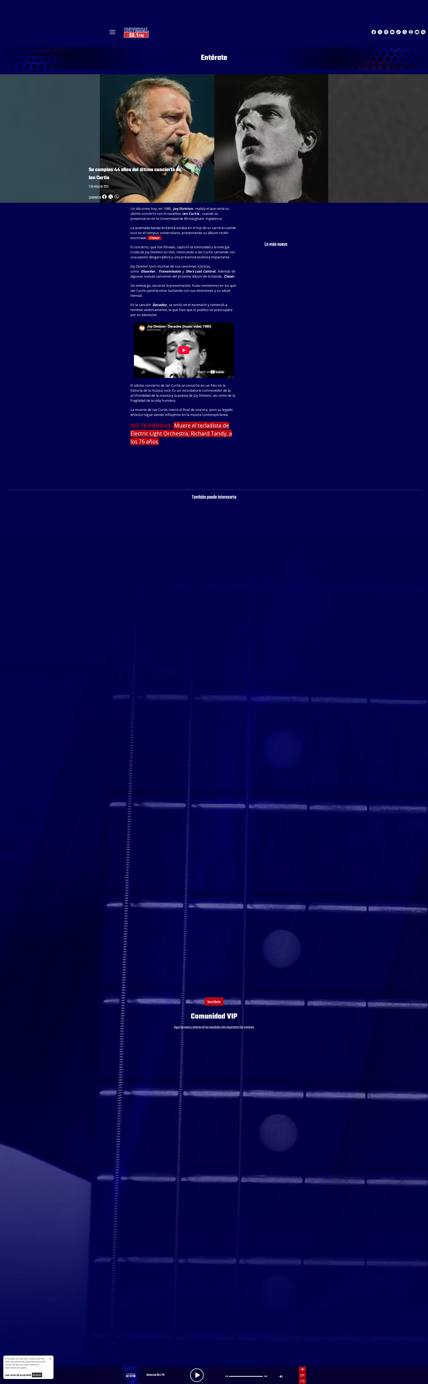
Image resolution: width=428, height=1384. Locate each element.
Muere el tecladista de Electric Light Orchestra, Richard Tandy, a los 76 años (181, 433)
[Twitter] (380, 32)
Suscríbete (214, 1002)
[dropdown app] (411, 32)
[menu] (112, 33)
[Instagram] (386, 32)
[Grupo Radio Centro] (405, 32)
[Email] (417, 32)
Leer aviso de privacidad (18, 1374)
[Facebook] (374, 32)
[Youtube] (392, 32)
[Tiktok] (398, 32)
